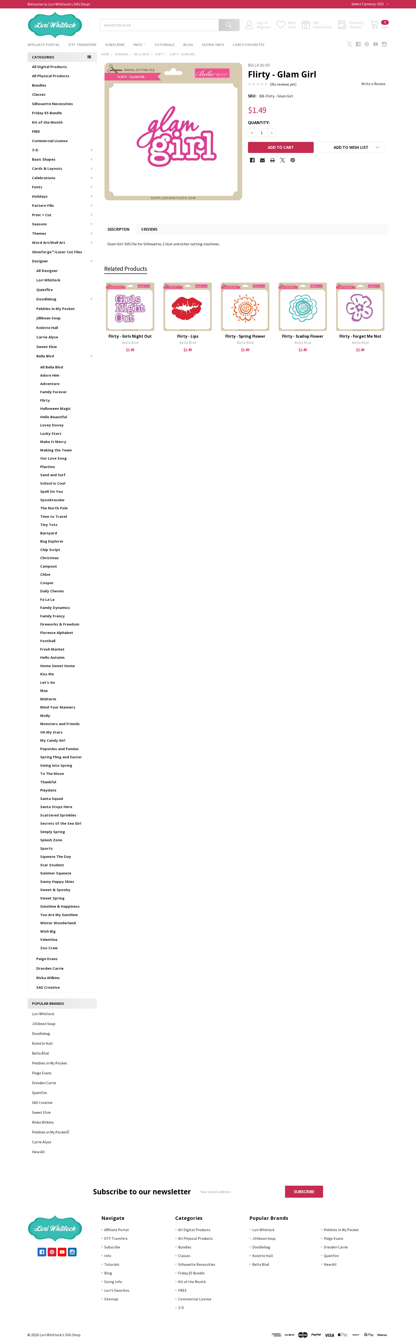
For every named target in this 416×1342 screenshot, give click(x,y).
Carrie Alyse (47, 337)
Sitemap (111, 1299)
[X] (349, 44)
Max (44, 690)
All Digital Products (49, 66)
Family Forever (53, 391)
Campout (48, 566)
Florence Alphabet (56, 632)
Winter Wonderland (58, 922)
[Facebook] (358, 44)
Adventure (49, 383)
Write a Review (373, 83)
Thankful (48, 781)
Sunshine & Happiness (60, 906)
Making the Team (56, 450)
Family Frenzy (52, 616)
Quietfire (44, 289)
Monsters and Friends (60, 723)
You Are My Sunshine (59, 914)
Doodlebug (46, 299)
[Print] (272, 160)
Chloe (45, 574)
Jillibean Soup (48, 318)
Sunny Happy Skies (57, 881)
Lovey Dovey (52, 425)
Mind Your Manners (57, 707)
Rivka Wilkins (48, 977)
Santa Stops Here (56, 806)
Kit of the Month (47, 122)
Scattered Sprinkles (58, 815)
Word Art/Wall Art (48, 242)
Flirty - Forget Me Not (360, 336)
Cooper (47, 582)
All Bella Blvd (51, 367)
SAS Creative (48, 987)
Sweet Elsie (46, 346)
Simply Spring (52, 831)
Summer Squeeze (55, 873)
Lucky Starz (50, 433)
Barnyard (48, 533)
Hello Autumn (52, 657)
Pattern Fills (43, 205)
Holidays (40, 196)
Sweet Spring (52, 898)
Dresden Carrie (50, 968)
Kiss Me (47, 673)
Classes (39, 94)
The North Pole (54, 508)
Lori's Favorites (249, 44)
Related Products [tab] (125, 268)
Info (137, 44)
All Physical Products (50, 75)
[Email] (262, 160)
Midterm (48, 698)
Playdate (48, 790)
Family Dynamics (55, 607)
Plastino (47, 466)
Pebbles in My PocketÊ (50, 1132)
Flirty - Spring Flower (245, 336)
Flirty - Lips (187, 336)
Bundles (39, 85)
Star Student (52, 864)
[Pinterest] (367, 44)
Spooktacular (52, 499)
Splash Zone (51, 839)
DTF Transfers (82, 44)
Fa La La (47, 599)
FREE (36, 131)
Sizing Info (213, 44)
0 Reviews (149, 229)
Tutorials (164, 44)
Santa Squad (51, 798)
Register (264, 27)
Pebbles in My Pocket (55, 308)
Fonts (37, 186)
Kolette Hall (47, 327)
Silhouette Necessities (52, 103)
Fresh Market (52, 649)
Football (47, 640)
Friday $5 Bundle (47, 112)
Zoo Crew (49, 947)
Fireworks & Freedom (59, 624)
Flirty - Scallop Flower (302, 336)
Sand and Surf (52, 474)
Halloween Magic (55, 408)
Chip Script (50, 549)
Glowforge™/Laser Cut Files (57, 251)
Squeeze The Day (55, 856)
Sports (46, 848)
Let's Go (47, 682)
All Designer (47, 270)
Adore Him (49, 375)
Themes (39, 233)
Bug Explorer (52, 541)
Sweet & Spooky (55, 889)
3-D (35, 149)
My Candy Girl (52, 740)
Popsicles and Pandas (59, 748)
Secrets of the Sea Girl (60, 823)
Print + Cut (42, 214)
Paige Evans (47, 958)
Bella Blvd (45, 356)
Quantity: (259, 122)
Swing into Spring (56, 765)
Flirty (45, 400)
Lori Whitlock (48, 280)
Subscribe (115, 44)
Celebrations (43, 177)
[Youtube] (375, 44)
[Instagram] (384, 44)
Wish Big (48, 931)
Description (118, 229)
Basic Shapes (43, 159)
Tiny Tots (49, 524)
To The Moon (52, 773)
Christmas (49, 557)
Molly (45, 715)
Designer (40, 261)
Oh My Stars (51, 732)
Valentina (48, 939)
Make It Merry (53, 441)
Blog (188, 44)
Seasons (39, 224)
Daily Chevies (52, 591)
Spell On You (51, 491)
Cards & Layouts (47, 168)
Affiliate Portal (43, 44)
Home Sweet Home (57, 665)
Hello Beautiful (53, 416)
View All (38, 1151)
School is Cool (52, 483)
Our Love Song (53, 458)
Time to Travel (53, 516)
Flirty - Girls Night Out (130, 336)
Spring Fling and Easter (61, 756)
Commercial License (50, 140)
